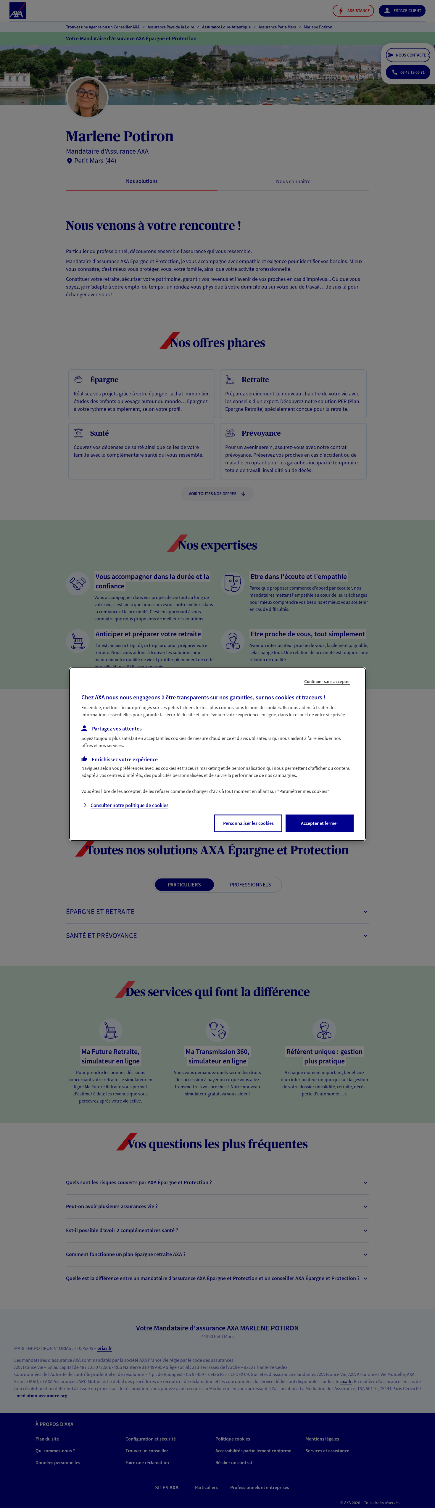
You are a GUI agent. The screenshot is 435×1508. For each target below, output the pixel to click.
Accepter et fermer (319, 823)
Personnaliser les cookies (248, 823)
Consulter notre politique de (129, 805)
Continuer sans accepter (327, 681)
